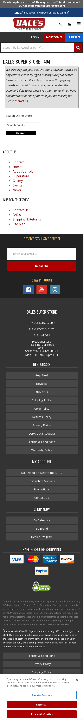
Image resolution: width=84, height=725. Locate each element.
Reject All (41, 704)
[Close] (77, 680)
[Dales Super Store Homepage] (29, 24)
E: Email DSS (42, 335)
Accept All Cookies (42, 714)
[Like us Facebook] (28, 289)
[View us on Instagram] (55, 289)
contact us (21, 101)
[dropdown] (79, 24)
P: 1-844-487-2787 (42, 323)
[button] (41, 47)
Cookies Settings (42, 695)
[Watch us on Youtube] (41, 289)
